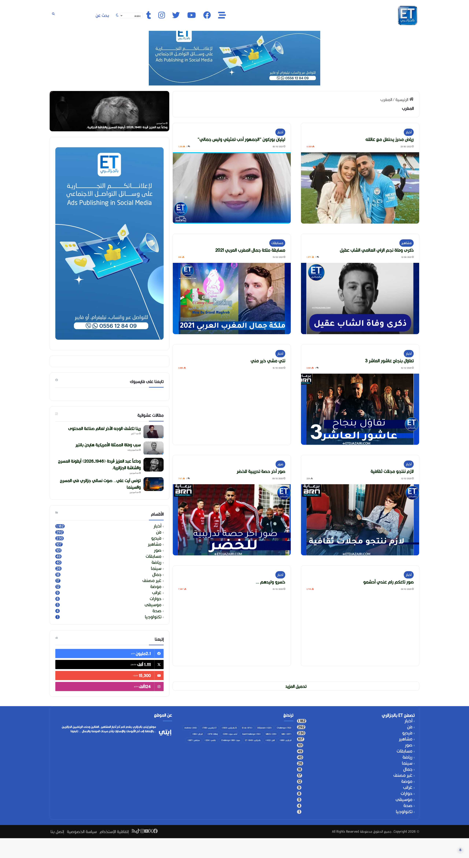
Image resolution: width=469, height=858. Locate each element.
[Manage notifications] (460, 850)
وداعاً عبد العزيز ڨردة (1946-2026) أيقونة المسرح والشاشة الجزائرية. (99, 464)
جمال (156, 574)
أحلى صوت (230, 734)
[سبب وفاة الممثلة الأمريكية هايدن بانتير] (153, 448)
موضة (155, 587)
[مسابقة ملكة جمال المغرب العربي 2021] (232, 298)
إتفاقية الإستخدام (114, 831)
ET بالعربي (209, 728)
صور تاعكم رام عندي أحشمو (388, 582)
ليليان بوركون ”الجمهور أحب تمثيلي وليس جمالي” (241, 139)
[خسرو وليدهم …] (232, 630)
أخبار (409, 132)
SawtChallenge (251, 734)
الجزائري (285, 740)
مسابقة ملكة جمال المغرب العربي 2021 (250, 250)
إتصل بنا (57, 831)
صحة (156, 611)
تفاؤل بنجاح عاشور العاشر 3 (389, 361)
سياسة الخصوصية (82, 831)
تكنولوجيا (153, 617)
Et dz (247, 728)
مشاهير (406, 243)
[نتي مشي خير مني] (232, 409)
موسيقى (153, 605)
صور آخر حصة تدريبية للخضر (261, 471)
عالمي (210, 740)
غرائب (156, 593)
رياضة (156, 562)
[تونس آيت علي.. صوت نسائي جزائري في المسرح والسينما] (153, 484)
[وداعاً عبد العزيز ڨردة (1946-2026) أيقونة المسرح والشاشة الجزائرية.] (153, 465)
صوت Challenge (230, 740)
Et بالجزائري (229, 728)
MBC (286, 734)
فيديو (156, 538)
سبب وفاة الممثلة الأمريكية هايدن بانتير (108, 444)
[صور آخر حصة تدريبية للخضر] (232, 519)
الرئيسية (402, 99)
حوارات (155, 599)
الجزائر (197, 734)
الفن (270, 740)
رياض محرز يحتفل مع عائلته (389, 139)
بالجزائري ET (253, 740)
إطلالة (213, 734)
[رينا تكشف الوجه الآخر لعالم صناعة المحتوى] (153, 432)
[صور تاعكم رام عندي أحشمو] (360, 630)
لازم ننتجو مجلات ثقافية (392, 471)
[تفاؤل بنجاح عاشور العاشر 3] (360, 409)
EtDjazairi (264, 728)
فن (158, 532)
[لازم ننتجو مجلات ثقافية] (360, 519)
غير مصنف (151, 580)
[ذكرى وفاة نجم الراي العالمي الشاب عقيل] (360, 298)
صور (280, 464)
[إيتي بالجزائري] (407, 15)
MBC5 (271, 734)
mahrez (190, 728)
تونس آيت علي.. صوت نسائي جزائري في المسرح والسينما (100, 484)
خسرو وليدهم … (270, 582)
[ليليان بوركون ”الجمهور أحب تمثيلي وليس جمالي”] (232, 187)
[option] (109, 111)
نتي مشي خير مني (268, 361)
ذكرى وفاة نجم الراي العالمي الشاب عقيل (377, 250)
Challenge (284, 728)
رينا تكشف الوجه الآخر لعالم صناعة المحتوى (141, 127)
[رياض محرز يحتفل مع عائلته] (360, 187)
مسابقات (277, 243)
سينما (156, 568)
